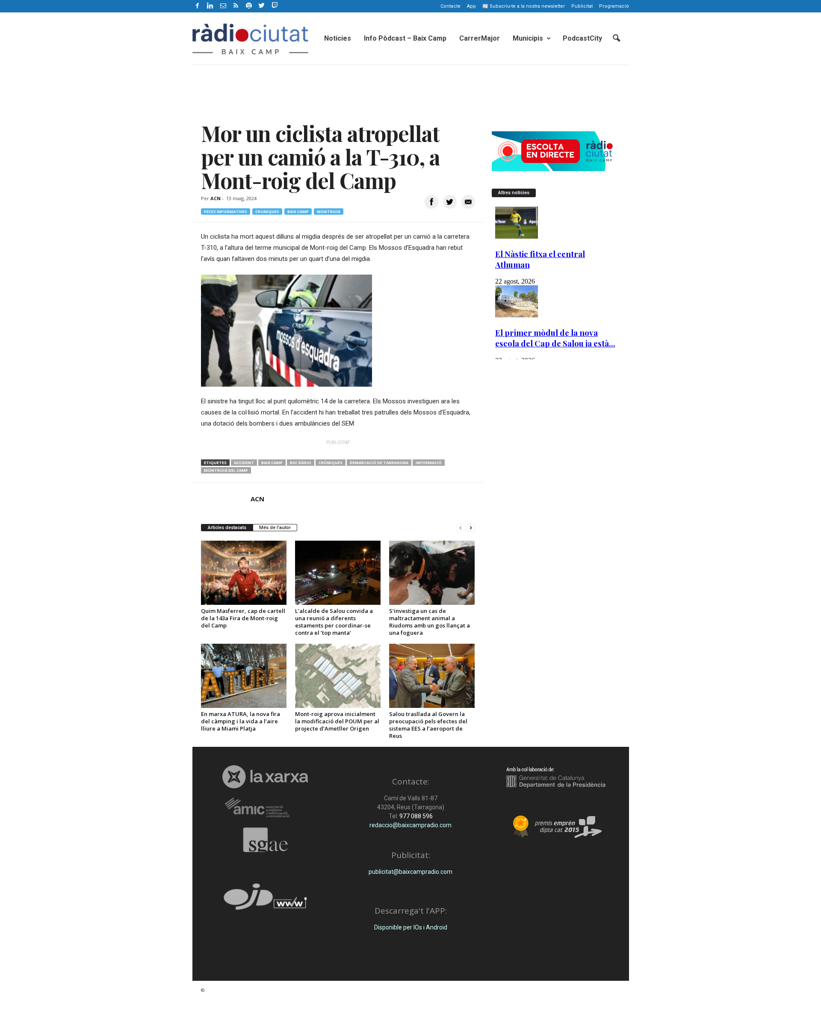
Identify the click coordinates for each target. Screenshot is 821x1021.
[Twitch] (273, 4)
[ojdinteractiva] (265, 900)
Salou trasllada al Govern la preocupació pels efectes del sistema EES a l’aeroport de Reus (428, 725)
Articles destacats (227, 527)
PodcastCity (582, 38)
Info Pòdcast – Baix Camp (405, 38)
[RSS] (236, 6)
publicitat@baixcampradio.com (410, 871)
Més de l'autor (275, 527)
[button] (616, 38)
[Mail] (223, 6)
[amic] (265, 807)
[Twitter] (262, 6)
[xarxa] (265, 776)
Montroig (328, 211)
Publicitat (582, 6)
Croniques (267, 211)
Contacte (450, 6)
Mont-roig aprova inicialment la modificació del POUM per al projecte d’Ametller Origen (337, 721)
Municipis (528, 38)
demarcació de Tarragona (379, 462)
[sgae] (265, 839)
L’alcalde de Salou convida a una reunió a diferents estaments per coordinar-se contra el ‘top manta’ (334, 621)
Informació (429, 462)
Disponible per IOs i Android (410, 927)
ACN (215, 198)
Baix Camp (298, 211)
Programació (614, 6)
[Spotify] (249, 6)
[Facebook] (197, 6)
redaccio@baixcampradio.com (410, 825)
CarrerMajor (479, 38)
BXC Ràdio (300, 462)
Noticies (337, 38)
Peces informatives (225, 211)
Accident (244, 462)
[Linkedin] (210, 6)
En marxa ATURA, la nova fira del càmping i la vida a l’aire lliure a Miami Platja (240, 721)
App (471, 6)
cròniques (331, 462)
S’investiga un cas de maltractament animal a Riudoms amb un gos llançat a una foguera (429, 621)
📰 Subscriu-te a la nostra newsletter (523, 6)
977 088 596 (415, 816)
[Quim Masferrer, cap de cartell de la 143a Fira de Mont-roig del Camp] (243, 573)
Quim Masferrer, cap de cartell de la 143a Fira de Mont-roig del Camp (243, 618)
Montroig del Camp (226, 470)
